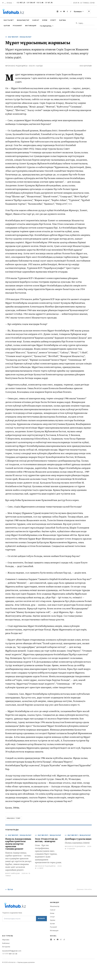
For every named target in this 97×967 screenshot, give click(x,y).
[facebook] (67, 11)
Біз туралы (6, 947)
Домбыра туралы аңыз (78, 838)
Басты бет (9, 20)
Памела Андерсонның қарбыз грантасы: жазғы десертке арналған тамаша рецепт (18, 843)
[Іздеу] (77, 23)
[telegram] (61, 11)
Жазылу (41, 918)
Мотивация (30, 26)
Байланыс (6, 943)
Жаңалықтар (23, 20)
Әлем (44, 20)
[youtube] (64, 11)
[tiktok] (71, 11)
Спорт (53, 20)
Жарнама (5, 940)
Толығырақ (46, 26)
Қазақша (78, 11)
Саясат (35, 20)
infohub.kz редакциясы (16, 66)
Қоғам (7, 26)
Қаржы (62, 20)
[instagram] (57, 11)
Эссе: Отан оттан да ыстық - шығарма (46, 840)
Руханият (17, 26)
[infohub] (13, 11)
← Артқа (9, 889)
